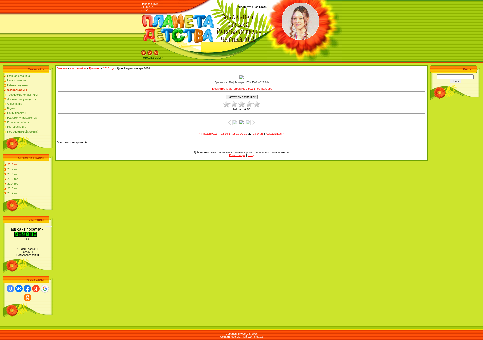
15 (222, 133)
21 (245, 133)
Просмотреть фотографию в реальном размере (241, 88)
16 (226, 133)
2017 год (12, 169)
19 (237, 133)
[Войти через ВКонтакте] (19, 288)
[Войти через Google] (45, 289)
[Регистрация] (150, 54)
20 (241, 133)
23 (254, 133)
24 (258, 133)
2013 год (12, 188)
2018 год (12, 164)
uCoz (259, 336)
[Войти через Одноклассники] (27, 297)
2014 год (12, 183)
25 (261, 133)
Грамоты (94, 68)
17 (230, 133)
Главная (62, 68)
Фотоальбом (78, 68)
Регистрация (237, 155)
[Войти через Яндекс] (36, 288)
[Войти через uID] (10, 288)
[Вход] (156, 54)
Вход (251, 155)
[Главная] (143, 54)
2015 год (12, 178)
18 (233, 133)
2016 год (12, 174)
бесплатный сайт (242, 336)
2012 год (12, 193)
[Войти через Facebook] (27, 288)
